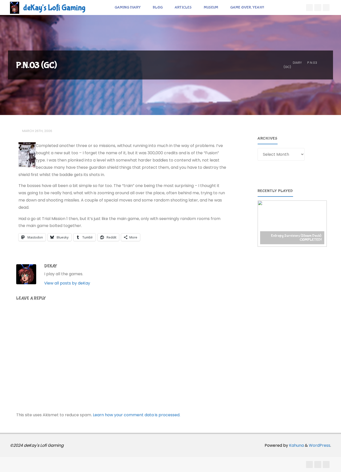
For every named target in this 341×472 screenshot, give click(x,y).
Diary (297, 62)
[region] (292, 223)
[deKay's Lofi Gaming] (14, 7)
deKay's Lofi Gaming (54, 7)
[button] (292, 223)
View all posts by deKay (67, 283)
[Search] (276, 7)
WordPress (319, 445)
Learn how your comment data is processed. (136, 415)
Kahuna (296, 445)
